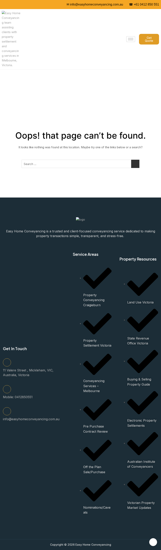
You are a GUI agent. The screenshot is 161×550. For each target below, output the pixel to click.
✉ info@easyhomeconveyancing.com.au (95, 4)
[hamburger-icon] (130, 39)
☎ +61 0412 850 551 (144, 4)
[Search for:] (80, 164)
